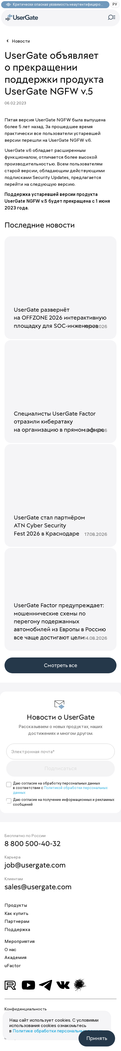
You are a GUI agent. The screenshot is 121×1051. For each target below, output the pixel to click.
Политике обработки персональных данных (57, 1030)
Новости (21, 41)
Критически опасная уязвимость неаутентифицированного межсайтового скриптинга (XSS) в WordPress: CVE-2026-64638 (58, 4)
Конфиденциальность (26, 1008)
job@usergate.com (35, 864)
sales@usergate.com (38, 886)
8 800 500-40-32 (33, 843)
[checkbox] (8, 784)
